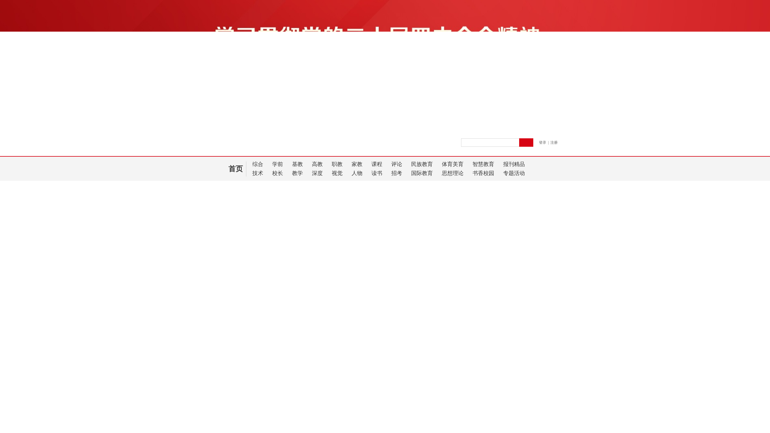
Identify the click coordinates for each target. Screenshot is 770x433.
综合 (257, 164)
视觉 (337, 173)
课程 (376, 164)
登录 (542, 142)
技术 (257, 173)
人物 (357, 173)
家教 (357, 164)
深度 (317, 173)
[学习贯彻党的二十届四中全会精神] (385, 127)
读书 (376, 173)
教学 (297, 173)
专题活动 (514, 173)
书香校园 (483, 173)
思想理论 (453, 173)
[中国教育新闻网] (289, 145)
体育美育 (453, 164)
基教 (297, 164)
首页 (236, 169)
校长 (277, 173)
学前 (277, 164)
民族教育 (422, 164)
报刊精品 (514, 164)
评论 (396, 164)
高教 (317, 164)
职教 (337, 164)
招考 (396, 173)
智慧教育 (483, 164)
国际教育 (422, 173)
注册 (554, 142)
